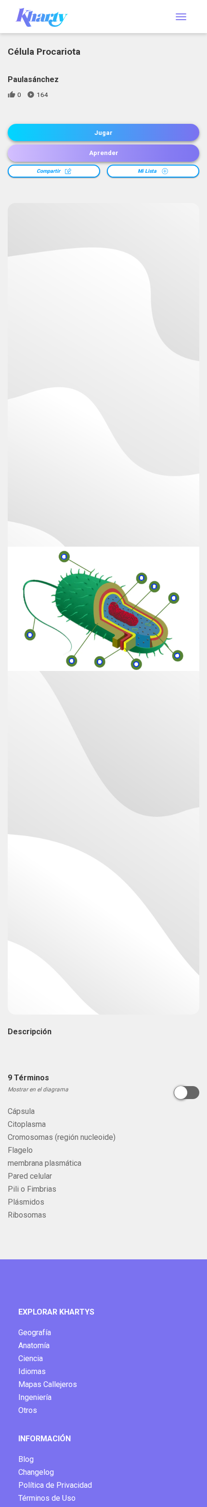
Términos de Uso (47, 1498)
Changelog (36, 1472)
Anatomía (34, 1345)
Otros (27, 1410)
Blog (26, 1459)
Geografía (34, 1332)
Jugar (103, 132)
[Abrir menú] (181, 17)
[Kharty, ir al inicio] (46, 16)
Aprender (103, 152)
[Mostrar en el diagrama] (186, 1092)
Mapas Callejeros (47, 1384)
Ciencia (30, 1358)
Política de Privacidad (55, 1485)
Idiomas (32, 1371)
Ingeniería (35, 1397)
